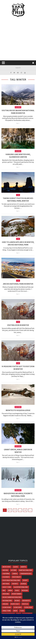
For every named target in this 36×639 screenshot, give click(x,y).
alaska (15, 567)
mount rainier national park (12, 597)
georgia (23, 583)
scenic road (28, 607)
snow (15, 610)
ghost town (7, 587)
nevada (17, 600)
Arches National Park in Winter (18, 284)
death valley (16, 577)
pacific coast (15, 604)
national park (7, 600)
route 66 (25, 604)
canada (14, 573)
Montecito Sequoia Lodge (18, 410)
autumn (13, 570)
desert (25, 580)
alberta (23, 567)
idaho (17, 590)
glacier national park (21, 587)
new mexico (26, 600)
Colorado (18, 107)
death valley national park (11, 580)
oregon (5, 604)
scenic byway (7, 607)
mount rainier (16, 594)
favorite (15, 583)
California (18, 407)
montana (6, 594)
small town (6, 610)
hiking (10, 590)
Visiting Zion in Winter (18, 325)
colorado (6, 577)
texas (22, 610)
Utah (18, 195)
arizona (5, 570)
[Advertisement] (18, 39)
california (6, 573)
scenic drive (17, 607)
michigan (25, 590)
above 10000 (6, 567)
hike (4, 590)
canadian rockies (25, 573)
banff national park (25, 570)
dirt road (6, 583)
